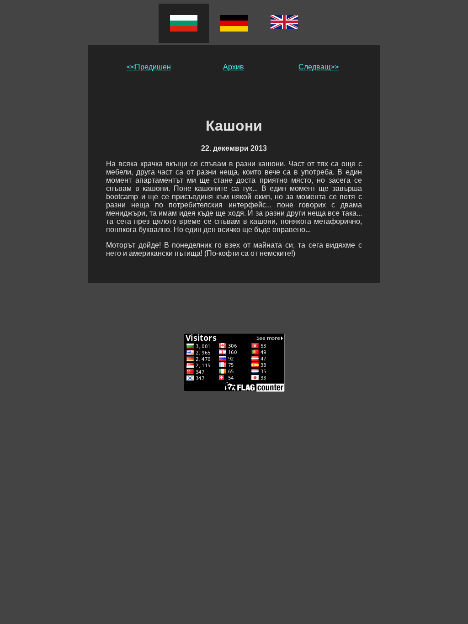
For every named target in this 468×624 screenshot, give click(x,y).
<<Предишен (149, 67)
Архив (233, 67)
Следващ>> (318, 67)
